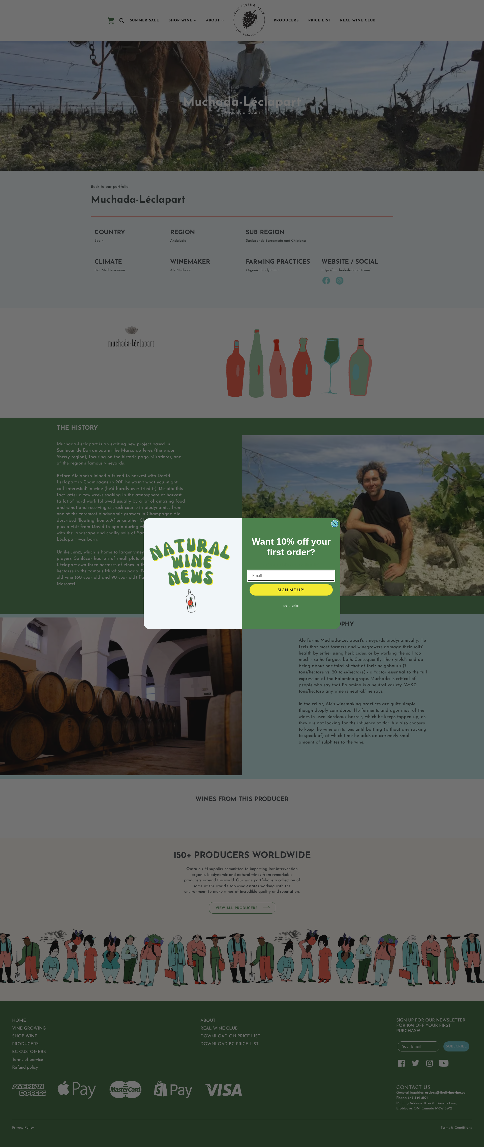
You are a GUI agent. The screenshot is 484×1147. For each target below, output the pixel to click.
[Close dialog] (335, 524)
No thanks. (291, 605)
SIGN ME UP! (291, 590)
